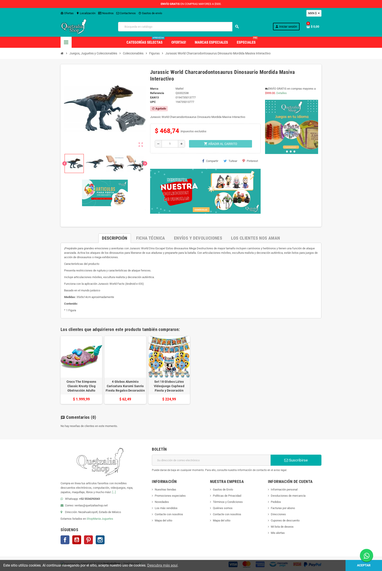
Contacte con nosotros (169, 514)
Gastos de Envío (223, 489)
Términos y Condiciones (228, 502)
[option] (81, 370)
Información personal (284, 489)
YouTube (76, 539)
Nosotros (107, 13)
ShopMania (94, 518)
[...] (114, 492)
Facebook (65, 539)
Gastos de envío (150, 13)
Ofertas (67, 13)
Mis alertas (278, 532)
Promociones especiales (170, 495)
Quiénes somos (223, 508)
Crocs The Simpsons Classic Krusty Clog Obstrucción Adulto (81, 386)
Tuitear (233, 161)
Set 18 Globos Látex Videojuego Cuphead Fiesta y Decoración (169, 386)
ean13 (154, 97)
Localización (86, 13)
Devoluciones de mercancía (288, 495)
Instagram (100, 539)
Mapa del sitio (163, 520)
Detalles (281, 93)
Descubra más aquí (162, 565)
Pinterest (252, 161)
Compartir (212, 161)
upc (153, 102)
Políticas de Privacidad (227, 495)
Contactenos (127, 13)
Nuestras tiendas (165, 489)
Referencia (157, 93)
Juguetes (107, 518)
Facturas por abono (283, 508)
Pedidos (276, 502)
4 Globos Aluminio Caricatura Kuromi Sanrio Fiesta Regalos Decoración (125, 386)
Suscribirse (298, 460)
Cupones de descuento (285, 520)
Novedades (162, 502)
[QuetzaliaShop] (74, 26)
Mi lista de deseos (282, 526)
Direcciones (278, 514)
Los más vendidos (166, 508)
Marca (154, 88)
